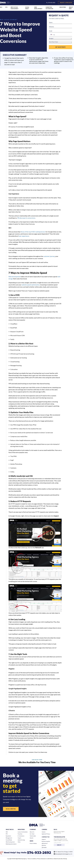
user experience (24, 236)
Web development (15, 276)
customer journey (49, 256)
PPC (6, 7)
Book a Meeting (11, 809)
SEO (1, 7)
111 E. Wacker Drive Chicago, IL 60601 (63, 851)
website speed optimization (31, 285)
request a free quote (66, 2)
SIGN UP (59, 845)
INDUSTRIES (62, 7)
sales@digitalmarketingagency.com (64, 854)
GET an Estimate (60, 47)
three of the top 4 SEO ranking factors (33, 232)
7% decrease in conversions (26, 218)
